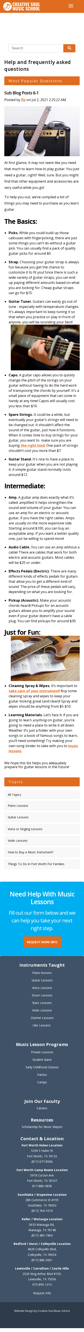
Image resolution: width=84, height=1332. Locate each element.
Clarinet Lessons (42, 1018)
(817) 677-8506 (42, 1161)
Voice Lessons (42, 988)
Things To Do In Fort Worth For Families (36, 864)
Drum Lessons (42, 995)
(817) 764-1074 (42, 1211)
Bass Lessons (42, 1003)
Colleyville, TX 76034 (42, 1255)
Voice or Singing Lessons (25, 829)
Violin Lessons (18, 841)
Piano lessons (42, 973)
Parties (42, 1075)
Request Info (42, 1293)
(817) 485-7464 (42, 1235)
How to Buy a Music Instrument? (30, 852)
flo (23, 99)
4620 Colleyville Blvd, (42, 1249)
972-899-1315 (42, 1284)
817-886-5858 (42, 1186)
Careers (42, 1108)
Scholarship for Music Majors (42, 1127)
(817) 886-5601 (42, 1260)
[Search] (69, 48)
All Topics (14, 795)
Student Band (42, 1060)
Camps (42, 1082)
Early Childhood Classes (42, 1067)
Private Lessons (42, 1052)
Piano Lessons (18, 806)
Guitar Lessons (18, 817)
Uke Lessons (42, 1025)
